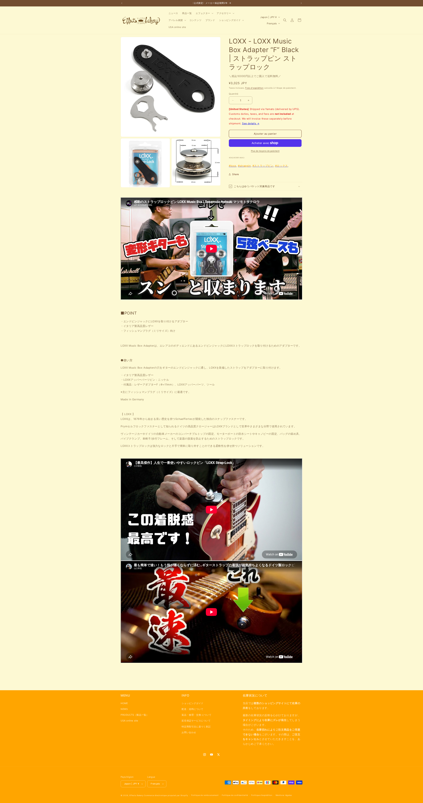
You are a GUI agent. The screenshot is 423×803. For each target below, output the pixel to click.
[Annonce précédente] (121, 3)
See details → (250, 123)
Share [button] (235, 174)
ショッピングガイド (192, 703)
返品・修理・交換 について (196, 714)
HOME (124, 703)
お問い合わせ (189, 732)
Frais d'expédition (254, 88)
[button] (204, 13)
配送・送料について (192, 708)
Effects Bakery (136, 795)
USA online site (129, 720)
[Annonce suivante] (301, 3)
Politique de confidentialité (235, 795)
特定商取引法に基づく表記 (196, 726)
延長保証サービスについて (196, 720)
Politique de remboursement (204, 795)
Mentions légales (284, 795)
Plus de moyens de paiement (265, 151)
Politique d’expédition (261, 795)
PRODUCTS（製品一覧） (135, 714)
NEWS (124, 708)
